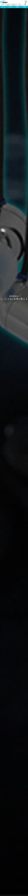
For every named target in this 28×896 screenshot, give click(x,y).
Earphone (17, 7)
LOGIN (2, 4)
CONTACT (14, 4)
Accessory (24, 7)
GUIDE (8, 4)
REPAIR (19, 4)
